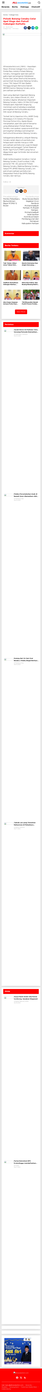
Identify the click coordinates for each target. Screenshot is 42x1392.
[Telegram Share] (32, 27)
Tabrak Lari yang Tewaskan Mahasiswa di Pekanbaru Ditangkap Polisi (25, 824)
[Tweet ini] (29, 27)
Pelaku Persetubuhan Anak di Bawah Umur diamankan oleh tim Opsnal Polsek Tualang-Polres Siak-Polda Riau (25, 495)
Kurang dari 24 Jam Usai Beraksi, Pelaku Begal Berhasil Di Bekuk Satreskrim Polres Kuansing (26, 659)
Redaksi (4, 1387)
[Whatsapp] (36, 27)
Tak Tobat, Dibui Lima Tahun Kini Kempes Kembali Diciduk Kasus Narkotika (10, 264)
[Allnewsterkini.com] (21, 2)
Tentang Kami (14, 1387)
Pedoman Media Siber (29, 1387)
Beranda (29, 1385)
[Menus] (3, 2)
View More (21, 312)
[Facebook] (17, 191)
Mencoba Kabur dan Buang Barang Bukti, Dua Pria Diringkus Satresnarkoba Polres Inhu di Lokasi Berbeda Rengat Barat (30, 283)
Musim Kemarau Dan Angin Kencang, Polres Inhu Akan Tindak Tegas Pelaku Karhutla (30, 264)
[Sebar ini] (25, 27)
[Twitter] (21, 191)
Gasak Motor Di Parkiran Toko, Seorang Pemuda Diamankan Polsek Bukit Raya (26, 331)
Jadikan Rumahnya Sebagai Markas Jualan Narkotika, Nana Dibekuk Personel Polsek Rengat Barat (10, 283)
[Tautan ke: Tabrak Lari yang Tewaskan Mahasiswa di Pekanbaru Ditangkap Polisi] (8, 903)
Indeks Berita (6, 1389)
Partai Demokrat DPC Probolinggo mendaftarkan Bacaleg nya (25, 1162)
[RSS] (25, 191)
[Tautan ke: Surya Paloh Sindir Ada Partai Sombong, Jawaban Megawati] (8, 1077)
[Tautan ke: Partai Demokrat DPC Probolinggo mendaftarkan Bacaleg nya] (8, 1241)
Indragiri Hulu (7, 28)
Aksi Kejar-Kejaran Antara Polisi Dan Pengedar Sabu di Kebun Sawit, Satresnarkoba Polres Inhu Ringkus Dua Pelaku (11, 303)
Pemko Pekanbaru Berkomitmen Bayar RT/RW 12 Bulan (11, 201)
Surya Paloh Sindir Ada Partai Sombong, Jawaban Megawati (26, 998)
